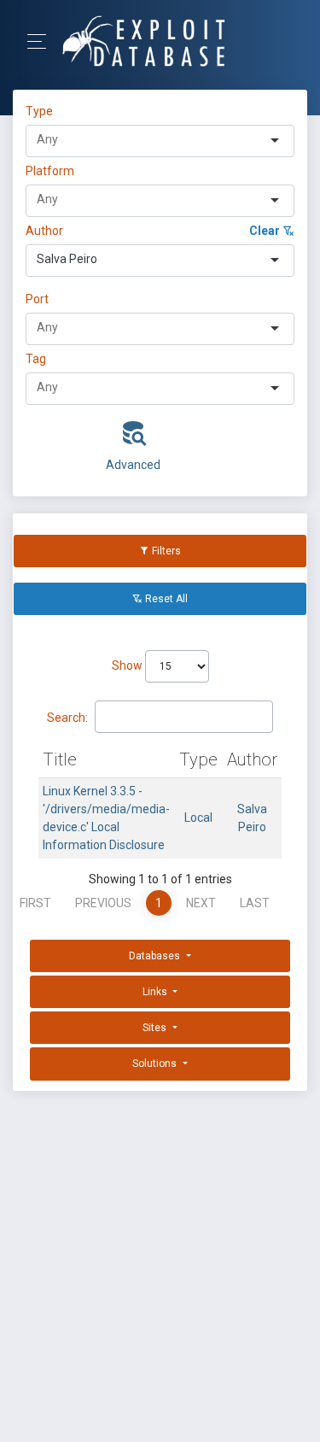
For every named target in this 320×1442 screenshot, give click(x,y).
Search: (67, 717)
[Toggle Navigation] (42, 41)
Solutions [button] (155, 1064)
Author (44, 230)
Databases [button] (156, 956)
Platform (50, 171)
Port (37, 299)
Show (128, 665)
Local (198, 817)
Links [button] (156, 992)
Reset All (165, 599)
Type (42, 111)
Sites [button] (156, 1028)
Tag (36, 359)
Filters (165, 551)
